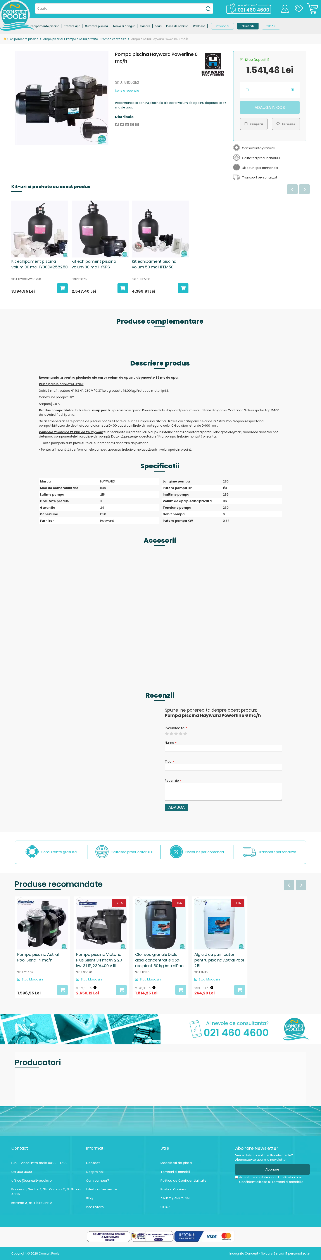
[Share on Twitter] (122, 124)
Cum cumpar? (97, 1180)
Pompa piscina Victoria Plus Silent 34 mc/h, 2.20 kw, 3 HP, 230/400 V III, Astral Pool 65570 (99, 963)
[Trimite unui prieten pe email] (137, 124)
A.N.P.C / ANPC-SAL (175, 1198)
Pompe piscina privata (82, 39)
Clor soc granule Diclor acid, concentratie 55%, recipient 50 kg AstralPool (160, 960)
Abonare (272, 1169)
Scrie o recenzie (127, 90)
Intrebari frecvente (101, 1189)
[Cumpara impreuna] (62, 289)
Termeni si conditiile (287, 1181)
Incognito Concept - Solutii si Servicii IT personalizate (270, 1253)
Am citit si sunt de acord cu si (271, 1179)
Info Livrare (95, 1207)
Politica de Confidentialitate (183, 1180)
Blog (89, 1198)
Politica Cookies (173, 1189)
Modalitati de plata (176, 1162)
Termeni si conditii (175, 1171)
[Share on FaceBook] (117, 124)
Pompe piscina (52, 39)
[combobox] (124, 8)
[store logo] (17, 15)
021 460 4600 (21, 1171)
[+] (292, 90)
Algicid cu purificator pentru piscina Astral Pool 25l (219, 960)
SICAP (165, 1207)
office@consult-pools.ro (31, 1180)
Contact (93, 1162)
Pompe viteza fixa (114, 39)
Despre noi (95, 1171)
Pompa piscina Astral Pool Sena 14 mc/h (38, 957)
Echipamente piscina (24, 39)
